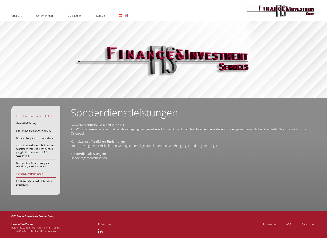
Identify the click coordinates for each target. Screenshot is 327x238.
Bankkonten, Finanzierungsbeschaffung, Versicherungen (33, 164)
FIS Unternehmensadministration (34, 116)
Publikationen (74, 15)
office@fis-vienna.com (46, 231)
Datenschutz (309, 224)
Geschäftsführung (26, 123)
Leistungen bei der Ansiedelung (33, 130)
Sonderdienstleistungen (29, 174)
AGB (288, 224)
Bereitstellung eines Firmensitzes (34, 138)
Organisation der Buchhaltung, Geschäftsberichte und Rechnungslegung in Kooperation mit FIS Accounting (35, 150)
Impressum (269, 224)
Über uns (16, 15)
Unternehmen (44, 15)
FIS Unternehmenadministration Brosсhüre (34, 183)
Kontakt (100, 15)
